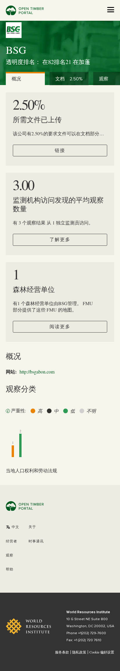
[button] (12, 527)
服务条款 (62, 652)
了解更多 (60, 239)
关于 (32, 527)
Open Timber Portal (25, 10)
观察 (9, 555)
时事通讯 (36, 541)
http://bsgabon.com (37, 372)
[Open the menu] (110, 9)
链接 (60, 150)
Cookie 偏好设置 (101, 652)
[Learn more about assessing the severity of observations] (8, 411)
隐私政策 (79, 652)
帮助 (9, 569)
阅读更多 (60, 326)
